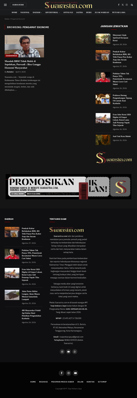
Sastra (79, 12)
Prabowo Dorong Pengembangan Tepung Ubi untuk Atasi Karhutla (122, 99)
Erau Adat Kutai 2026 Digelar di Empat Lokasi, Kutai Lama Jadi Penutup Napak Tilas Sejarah (122, 120)
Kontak (91, 382)
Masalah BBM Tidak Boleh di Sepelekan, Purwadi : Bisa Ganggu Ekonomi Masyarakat (23, 64)
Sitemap (102, 382)
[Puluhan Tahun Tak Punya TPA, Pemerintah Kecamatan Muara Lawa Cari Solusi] (103, 77)
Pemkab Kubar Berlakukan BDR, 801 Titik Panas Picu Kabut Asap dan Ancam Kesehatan (122, 57)
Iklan (80, 382)
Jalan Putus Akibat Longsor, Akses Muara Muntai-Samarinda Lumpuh (31, 295)
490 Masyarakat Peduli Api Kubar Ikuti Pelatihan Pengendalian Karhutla (31, 314)
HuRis (89, 12)
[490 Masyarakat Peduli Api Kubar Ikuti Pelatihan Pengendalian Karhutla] (12, 314)
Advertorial (51, 12)
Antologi (68, 12)
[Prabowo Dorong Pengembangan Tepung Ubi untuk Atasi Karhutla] (103, 99)
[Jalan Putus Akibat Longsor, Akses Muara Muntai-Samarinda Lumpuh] (12, 295)
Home (14, 12)
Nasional (25, 12)
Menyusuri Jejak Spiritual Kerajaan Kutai (120, 38)
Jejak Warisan (102, 12)
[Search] (131, 5)
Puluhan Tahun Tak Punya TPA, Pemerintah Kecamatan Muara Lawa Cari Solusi (122, 79)
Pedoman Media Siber (62, 382)
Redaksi (10, 72)
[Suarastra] (68, 5)
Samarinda (11, 55)
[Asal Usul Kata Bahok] (103, 140)
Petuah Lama (118, 12)
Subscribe (18, 5)
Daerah (36, 12)
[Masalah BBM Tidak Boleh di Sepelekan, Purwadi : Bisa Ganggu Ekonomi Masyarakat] (24, 46)
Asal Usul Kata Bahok (122, 136)
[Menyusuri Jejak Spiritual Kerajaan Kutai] (103, 39)
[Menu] (5, 5)
